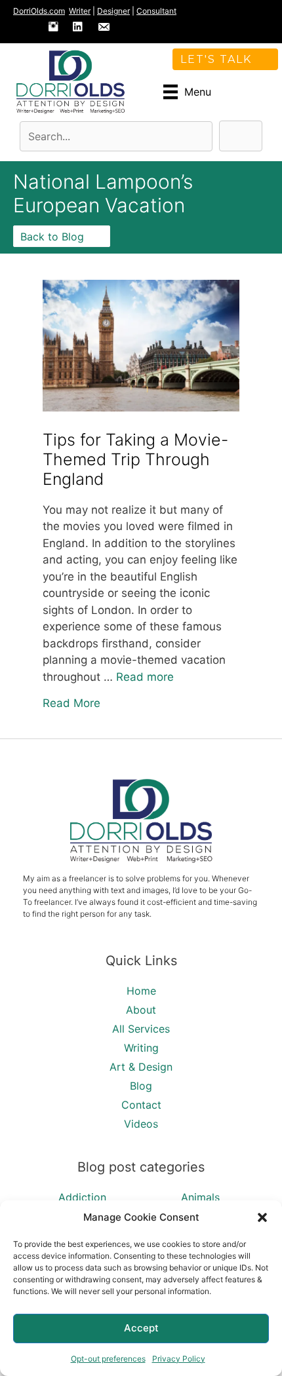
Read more (145, 676)
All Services (141, 1028)
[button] (262, 1217)
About (141, 1009)
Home (141, 990)
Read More (71, 703)
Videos (141, 1123)
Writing (141, 1047)
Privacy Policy (178, 1359)
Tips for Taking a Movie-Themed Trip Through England (135, 459)
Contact (141, 1104)
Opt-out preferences (108, 1359)
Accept (141, 1328)
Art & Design (141, 1066)
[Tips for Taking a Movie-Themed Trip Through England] (141, 407)
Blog (141, 1085)
